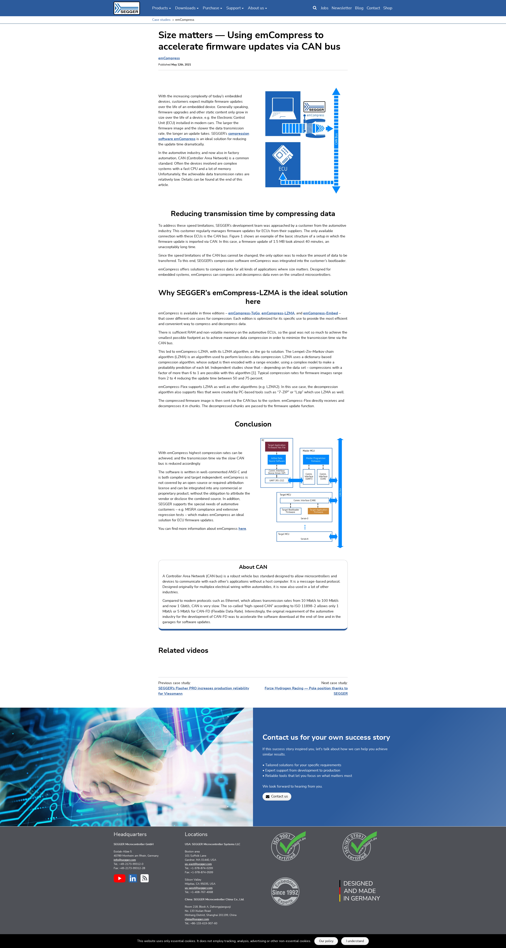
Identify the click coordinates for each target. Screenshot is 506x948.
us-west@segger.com (198, 888)
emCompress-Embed (320, 313)
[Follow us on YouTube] (120, 878)
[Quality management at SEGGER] (288, 846)
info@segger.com (125, 860)
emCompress (169, 58)
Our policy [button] (326, 941)
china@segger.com (197, 919)
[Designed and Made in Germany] (359, 891)
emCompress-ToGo (244, 313)
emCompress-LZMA (278, 313)
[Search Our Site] (315, 8)
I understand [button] (355, 941)
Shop (387, 8)
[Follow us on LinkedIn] (133, 878)
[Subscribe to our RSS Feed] (144, 878)
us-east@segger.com (198, 864)
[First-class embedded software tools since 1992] (288, 891)
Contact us (279, 796)
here (242, 529)
